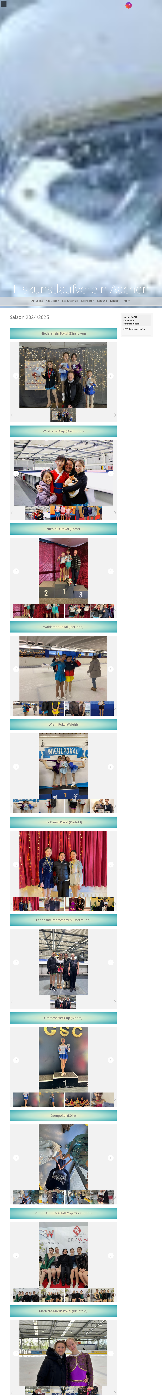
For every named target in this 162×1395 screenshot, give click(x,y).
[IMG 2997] (26, 1100)
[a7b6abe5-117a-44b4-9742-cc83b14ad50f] (26, 1295)
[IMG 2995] (51, 1100)
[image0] (51, 709)
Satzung (102, 300)
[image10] (103, 1100)
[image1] (103, 708)
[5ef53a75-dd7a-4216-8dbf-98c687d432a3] (103, 904)
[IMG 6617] (77, 1197)
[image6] (77, 1099)
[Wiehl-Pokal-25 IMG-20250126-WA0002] (77, 806)
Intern (126, 300)
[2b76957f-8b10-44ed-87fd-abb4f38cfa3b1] (77, 611)
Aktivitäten (52, 300)
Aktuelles (37, 300)
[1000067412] (103, 806)
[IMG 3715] (103, 1197)
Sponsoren (87, 300)
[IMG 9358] (26, 806)
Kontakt (114, 300)
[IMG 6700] (77, 1295)
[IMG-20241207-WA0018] (51, 611)
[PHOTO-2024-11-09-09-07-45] (89, 513)
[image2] (26, 708)
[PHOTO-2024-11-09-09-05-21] (37, 513)
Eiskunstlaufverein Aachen (81, 289)
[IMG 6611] (51, 1197)
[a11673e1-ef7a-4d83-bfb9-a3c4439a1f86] (103, 611)
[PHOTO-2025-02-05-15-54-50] (77, 904)
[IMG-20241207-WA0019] (26, 611)
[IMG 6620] (26, 1197)
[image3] (77, 708)
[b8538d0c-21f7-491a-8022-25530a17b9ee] (51, 1295)
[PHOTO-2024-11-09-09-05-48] (63, 513)
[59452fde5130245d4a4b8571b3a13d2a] (63, 415)
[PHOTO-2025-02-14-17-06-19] (63, 1002)
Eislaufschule (70, 300)
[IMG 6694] (103, 1295)
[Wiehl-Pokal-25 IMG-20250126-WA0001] (51, 806)
